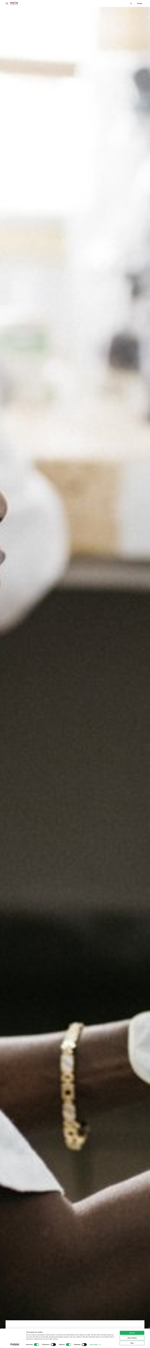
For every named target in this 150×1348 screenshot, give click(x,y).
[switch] (53, 1344)
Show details (94, 1344)
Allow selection (132, 1338)
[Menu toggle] (7, 3)
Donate (139, 3)
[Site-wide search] (131, 3)
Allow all (132, 1333)
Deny (132, 1343)
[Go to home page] (14, 3)
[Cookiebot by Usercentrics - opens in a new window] (14, 1344)
